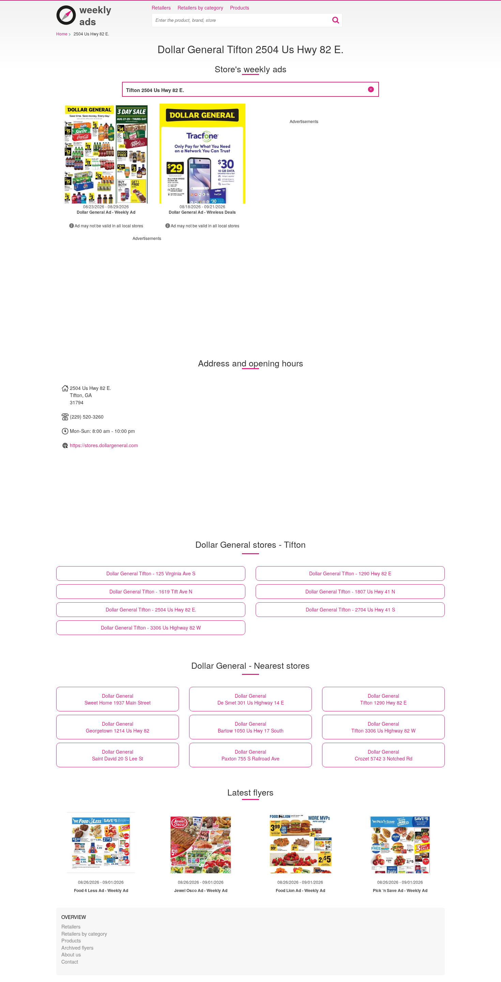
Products (239, 7)
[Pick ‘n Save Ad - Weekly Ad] (400, 842)
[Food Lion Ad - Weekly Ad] (300, 842)
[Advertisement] (347, 172)
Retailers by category (200, 7)
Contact (69, 961)
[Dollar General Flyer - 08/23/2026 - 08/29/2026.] (106, 153)
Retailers (161, 7)
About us (71, 954)
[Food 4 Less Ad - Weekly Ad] (101, 842)
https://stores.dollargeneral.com (104, 445)
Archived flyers (77, 947)
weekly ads (95, 15)
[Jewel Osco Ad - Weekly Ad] (201, 842)
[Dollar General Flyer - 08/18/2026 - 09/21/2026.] (203, 153)
